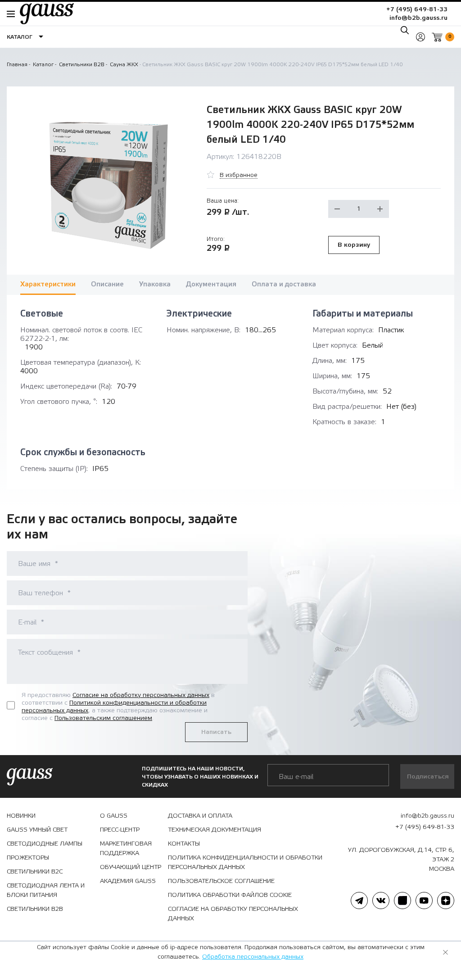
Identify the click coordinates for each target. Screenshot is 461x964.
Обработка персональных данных (252, 956)
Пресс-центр (120, 829)
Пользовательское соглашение (221, 881)
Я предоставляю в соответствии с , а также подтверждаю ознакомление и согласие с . (118, 706)
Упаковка (155, 284)
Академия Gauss (128, 881)
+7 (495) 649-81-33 (416, 9)
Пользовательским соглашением (103, 718)
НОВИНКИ (21, 815)
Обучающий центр (130, 867)
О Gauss (113, 815)
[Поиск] (404, 30)
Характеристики (48, 284)
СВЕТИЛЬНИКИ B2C (35, 871)
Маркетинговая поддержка (126, 848)
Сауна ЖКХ (124, 64)
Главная (17, 64)
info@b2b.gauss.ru (418, 18)
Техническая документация (214, 829)
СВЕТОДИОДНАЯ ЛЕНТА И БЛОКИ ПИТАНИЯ (46, 890)
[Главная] (42, 13)
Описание (107, 284)
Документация (211, 284)
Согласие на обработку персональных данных (140, 695)
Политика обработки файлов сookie (230, 895)
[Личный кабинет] (420, 36)
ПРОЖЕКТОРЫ (28, 857)
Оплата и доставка (284, 284)
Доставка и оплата (200, 815)
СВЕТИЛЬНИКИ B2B (35, 909)
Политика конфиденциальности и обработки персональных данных (245, 862)
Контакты (184, 843)
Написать (216, 732)
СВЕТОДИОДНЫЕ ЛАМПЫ (44, 843)
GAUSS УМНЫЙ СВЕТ (37, 829)
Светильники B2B (81, 64)
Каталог (43, 64)
